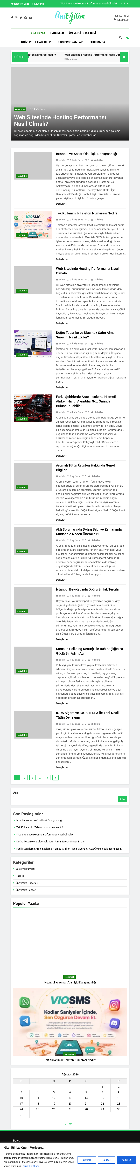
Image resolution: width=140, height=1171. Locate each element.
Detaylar (60, 203)
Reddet (106, 1160)
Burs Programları (70, 42)
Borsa (16, 1140)
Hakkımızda (97, 42)
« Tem (68, 1124)
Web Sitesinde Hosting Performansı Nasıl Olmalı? (81, 54)
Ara (15, 792)
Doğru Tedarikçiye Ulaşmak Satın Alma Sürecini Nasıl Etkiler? (82, 3)
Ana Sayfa (38, 33)
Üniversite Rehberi (82, 33)
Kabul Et (126, 1160)
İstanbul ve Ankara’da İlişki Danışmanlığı (86, 154)
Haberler (57, 33)
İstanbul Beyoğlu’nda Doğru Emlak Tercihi (87, 589)
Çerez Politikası (31, 1166)
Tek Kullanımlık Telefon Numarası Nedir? (86, 213)
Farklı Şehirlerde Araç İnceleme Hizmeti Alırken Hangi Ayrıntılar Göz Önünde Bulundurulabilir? (86, 401)
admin (62, 160)
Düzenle (86, 1160)
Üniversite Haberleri (36, 42)
